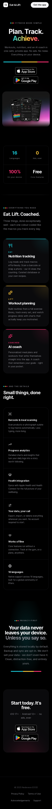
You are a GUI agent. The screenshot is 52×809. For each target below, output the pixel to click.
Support (37, 800)
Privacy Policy (17, 794)
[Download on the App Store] (26, 70)
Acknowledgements (20, 800)
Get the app (39, 5)
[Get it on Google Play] (26, 80)
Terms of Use (34, 794)
